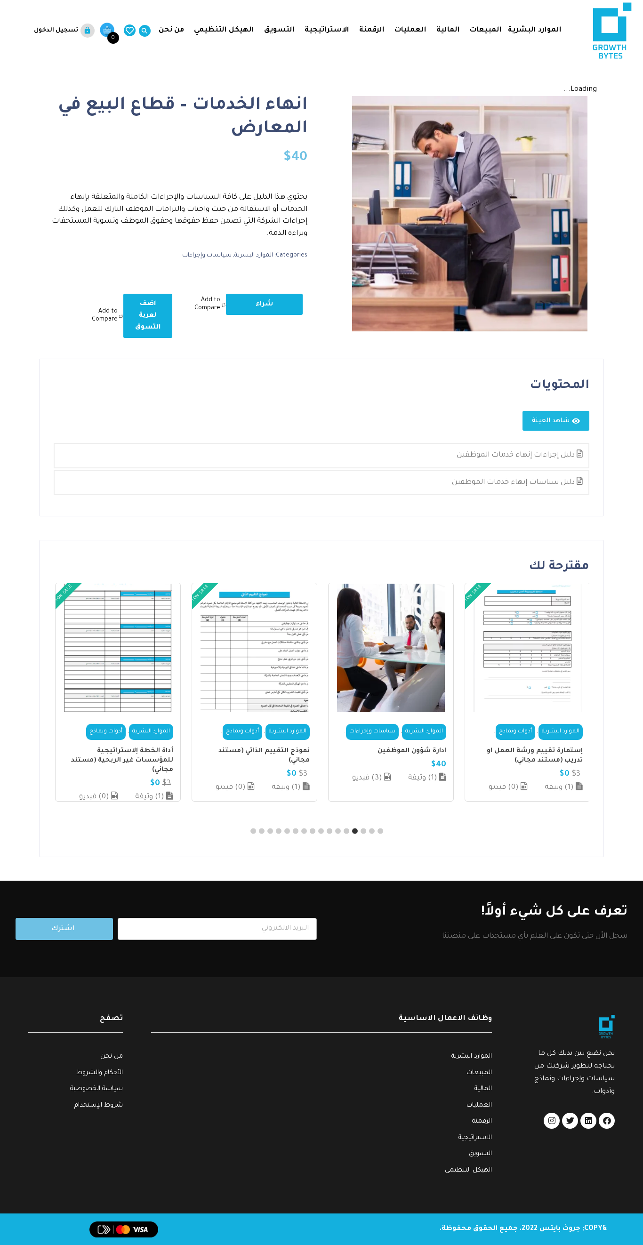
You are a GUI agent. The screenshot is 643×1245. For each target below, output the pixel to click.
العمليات (410, 30)
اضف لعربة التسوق (148, 315)
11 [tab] (295, 831)
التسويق (279, 30)
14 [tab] (270, 831)
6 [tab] (338, 831)
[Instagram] (552, 1121)
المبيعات (486, 30)
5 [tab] (346, 831)
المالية (448, 30)
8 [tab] (321, 831)
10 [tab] (304, 831)
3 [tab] (363, 831)
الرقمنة (372, 30)
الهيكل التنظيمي (224, 30)
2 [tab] (372, 831)
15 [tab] (262, 831)
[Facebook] (607, 1121)
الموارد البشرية (535, 30)
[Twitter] (570, 1121)
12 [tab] (287, 831)
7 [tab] (329, 831)
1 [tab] (380, 831)
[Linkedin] (588, 1121)
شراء (264, 304)
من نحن (170, 30)
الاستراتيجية (327, 30)
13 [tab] (278, 831)
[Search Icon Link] (143, 30)
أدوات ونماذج (515, 732)
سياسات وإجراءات (207, 255)
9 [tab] (312, 831)
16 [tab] (253, 831)
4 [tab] (355, 831)
